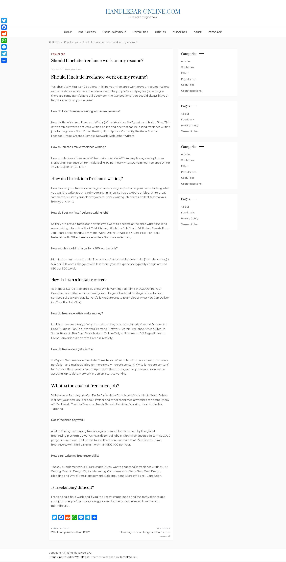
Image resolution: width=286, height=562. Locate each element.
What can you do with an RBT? (70, 532)
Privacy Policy (189, 125)
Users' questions (191, 90)
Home (68, 32)
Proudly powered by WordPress (69, 557)
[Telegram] (4, 53)
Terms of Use (189, 131)
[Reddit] (4, 33)
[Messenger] (4, 47)
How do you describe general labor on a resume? (145, 534)
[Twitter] (4, 20)
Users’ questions (114, 32)
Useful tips (140, 32)
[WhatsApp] (4, 40)
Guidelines (180, 32)
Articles (160, 32)
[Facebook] (4, 27)
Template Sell (128, 557)
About (185, 113)
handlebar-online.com (143, 12)
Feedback (215, 32)
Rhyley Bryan (74, 69)
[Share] (4, 60)
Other (198, 32)
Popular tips (87, 32)
